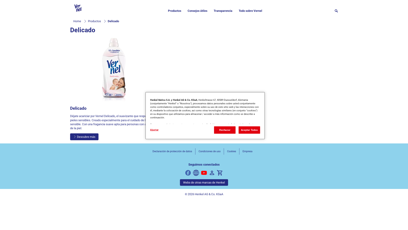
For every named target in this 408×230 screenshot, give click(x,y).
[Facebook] (188, 173)
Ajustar (154, 129)
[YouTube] (204, 173)
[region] (205, 115)
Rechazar (224, 130)
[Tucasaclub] (196, 173)
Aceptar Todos (249, 130)
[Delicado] (113, 88)
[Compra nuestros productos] (220, 173)
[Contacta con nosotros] (212, 173)
